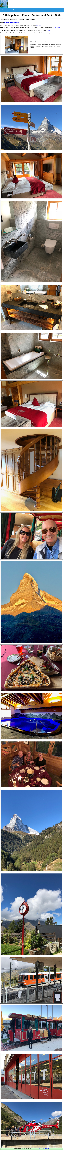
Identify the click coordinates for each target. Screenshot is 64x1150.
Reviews (23, 10)
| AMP (44, 1148)
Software (15, 10)
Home (3, 10)
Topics (30, 10)
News (9, 10)
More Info (38, 25)
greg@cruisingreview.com (12, 22)
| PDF (47, 1148)
